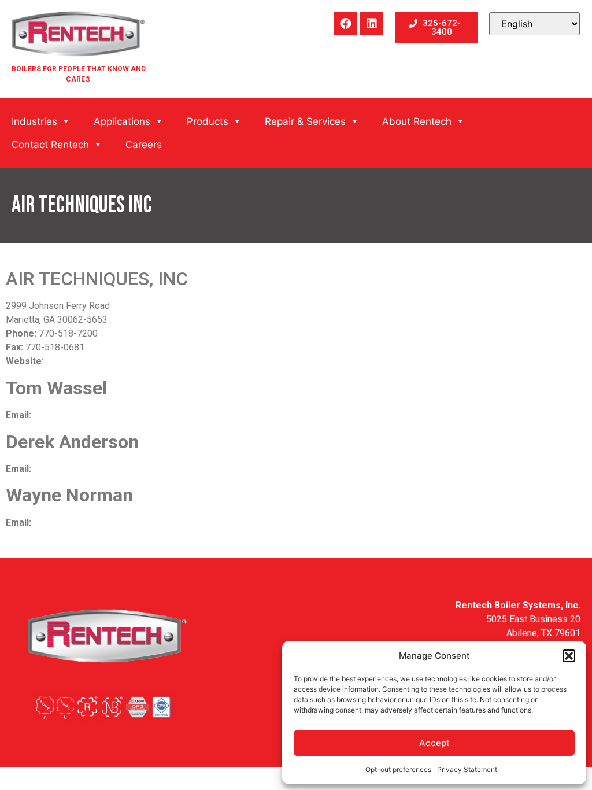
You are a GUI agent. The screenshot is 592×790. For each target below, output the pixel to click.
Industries (34, 121)
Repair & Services (305, 121)
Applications (122, 121)
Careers (143, 144)
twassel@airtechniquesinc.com (96, 414)
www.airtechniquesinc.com (99, 361)
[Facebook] (345, 23)
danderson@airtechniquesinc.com (101, 468)
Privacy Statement (467, 769)
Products (207, 121)
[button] (569, 656)
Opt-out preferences (398, 769)
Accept (434, 742)
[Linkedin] (371, 23)
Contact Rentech (50, 144)
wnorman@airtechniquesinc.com (98, 522)
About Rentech (417, 121)
